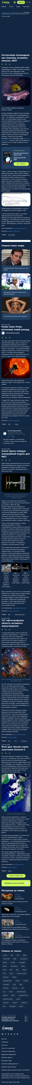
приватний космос (20, 614)
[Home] (5, 2)
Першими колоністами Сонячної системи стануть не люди (15, 902)
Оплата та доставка (8, 1048)
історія (21, 1006)
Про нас (4, 1039)
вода (14, 984)
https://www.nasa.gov (19, 608)
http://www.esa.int (18, 864)
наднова (5, 995)
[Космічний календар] (14, 2)
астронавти (6, 984)
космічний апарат (21, 991)
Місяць (24, 969)
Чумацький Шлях (7, 980)
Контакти (5, 1045)
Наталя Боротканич (12, 333)
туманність (24, 741)
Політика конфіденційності (10, 1063)
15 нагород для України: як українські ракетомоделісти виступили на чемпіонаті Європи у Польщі (15, 942)
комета (11, 991)
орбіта (13, 995)
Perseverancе (23, 959)
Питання (17, 894)
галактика (14, 988)
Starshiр (13, 962)
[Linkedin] (13, 436)
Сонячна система (21, 973)
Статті (11, 6)
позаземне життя (23, 995)
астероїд (25, 980)
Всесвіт (5, 966)
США (4, 973)
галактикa (5, 988)
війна (20, 984)
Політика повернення (8, 1051)
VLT (16, 741)
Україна (14, 977)
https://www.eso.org (19, 734)
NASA (14, 959)
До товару (21, 164)
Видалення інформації (9, 1054)
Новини (3, 6)
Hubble (24, 955)
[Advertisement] (16, 37)
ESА (12, 955)
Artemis (5, 955)
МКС (9, 614)
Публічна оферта (7, 1057)
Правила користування (9, 1067)
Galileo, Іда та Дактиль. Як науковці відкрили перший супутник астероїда (16, 915)
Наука (18, 6)
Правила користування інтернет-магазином (16, 1070)
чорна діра (12, 1006)
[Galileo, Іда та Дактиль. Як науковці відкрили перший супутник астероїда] (8, 909)
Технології (26, 6)
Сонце (16, 424)
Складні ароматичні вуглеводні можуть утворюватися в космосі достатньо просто (15, 928)
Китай (4, 969)
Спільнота (21, 2)
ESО (9, 741)
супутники (6, 1002)
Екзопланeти (14, 966)
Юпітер (17, 980)
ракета (18, 999)
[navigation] (27, 2)
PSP (9, 424)
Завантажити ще (16, 875)
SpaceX (5, 962)
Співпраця (5, 1042)
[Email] (8, 436)
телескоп (14, 1002)
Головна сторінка (6, 12)
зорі (4, 991)
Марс (17, 969)
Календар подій (7, 1060)
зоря (22, 988)
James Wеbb (11, 235)
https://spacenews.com (19, 228)
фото (4, 1006)
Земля (9, 871)
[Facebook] (11, 436)
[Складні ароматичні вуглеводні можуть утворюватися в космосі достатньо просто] (8, 922)
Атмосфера (22, 962)
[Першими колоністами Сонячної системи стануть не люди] (8, 897)
